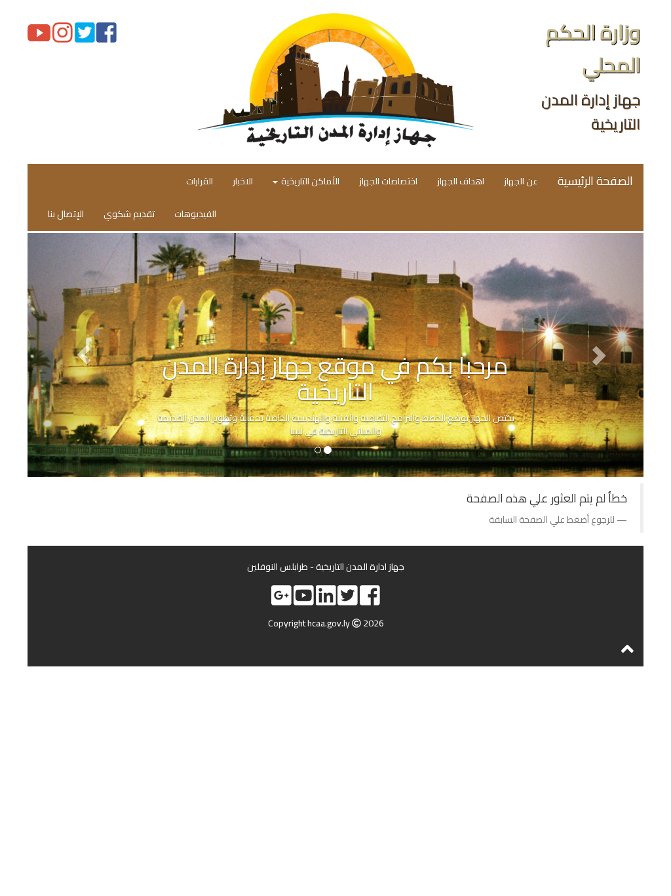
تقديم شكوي (129, 213)
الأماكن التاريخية (309, 181)
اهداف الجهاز (460, 181)
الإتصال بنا (66, 213)
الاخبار (243, 181)
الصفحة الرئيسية (595, 181)
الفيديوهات (195, 213)
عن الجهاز (521, 181)
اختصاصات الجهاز (388, 181)
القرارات (199, 181)
